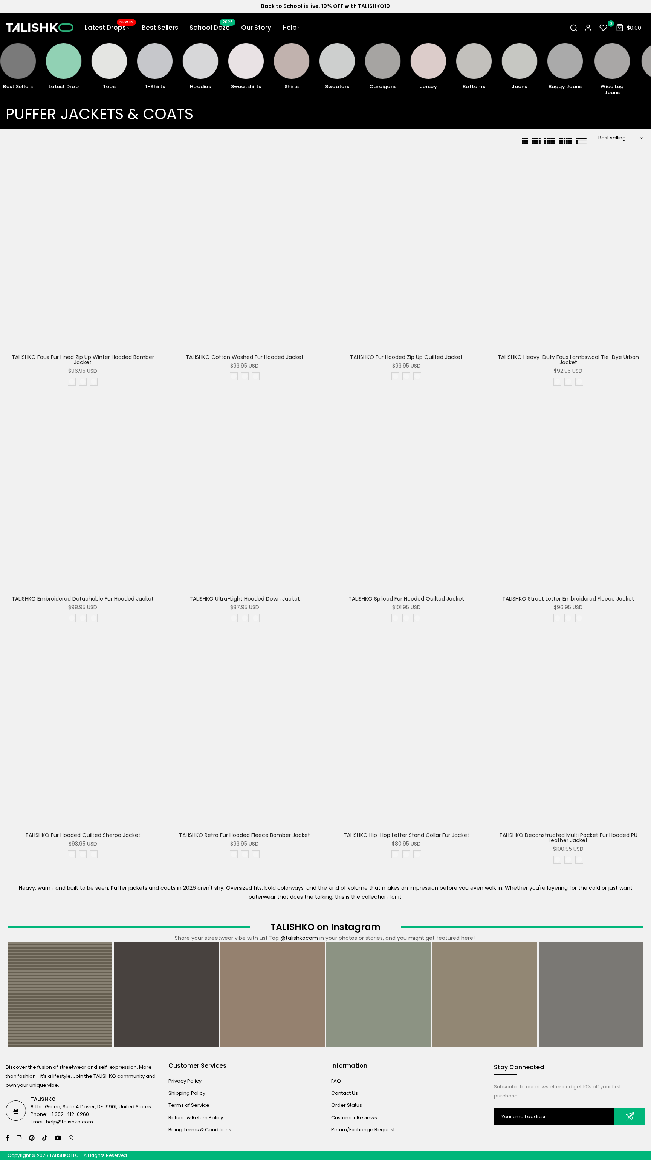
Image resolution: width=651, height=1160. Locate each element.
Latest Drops (109, 27)
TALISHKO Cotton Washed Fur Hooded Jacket (245, 357)
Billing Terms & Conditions (199, 1129)
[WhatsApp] (72, 1138)
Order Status (346, 1105)
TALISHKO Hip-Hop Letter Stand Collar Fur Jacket (406, 835)
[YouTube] (59, 1138)
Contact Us (344, 1093)
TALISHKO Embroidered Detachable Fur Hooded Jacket (83, 598)
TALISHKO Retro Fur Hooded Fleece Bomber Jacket (244, 835)
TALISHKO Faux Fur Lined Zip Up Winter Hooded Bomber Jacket (83, 359)
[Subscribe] (629, 1116)
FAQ (336, 1081)
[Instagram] (20, 1138)
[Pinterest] (33, 1138)
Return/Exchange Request (363, 1129)
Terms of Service (188, 1105)
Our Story (256, 27)
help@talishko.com (69, 1121)
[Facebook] (8, 1138)
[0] (603, 28)
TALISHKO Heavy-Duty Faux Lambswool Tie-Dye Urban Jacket (568, 359)
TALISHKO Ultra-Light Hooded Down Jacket (244, 598)
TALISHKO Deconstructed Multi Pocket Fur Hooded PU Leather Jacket (568, 837)
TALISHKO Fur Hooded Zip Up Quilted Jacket (406, 357)
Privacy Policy (185, 1081)
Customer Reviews (354, 1117)
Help (290, 27)
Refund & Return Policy (195, 1117)
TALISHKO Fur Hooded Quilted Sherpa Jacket (83, 835)
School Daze (211, 27)
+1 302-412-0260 (69, 1114)
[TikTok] (45, 1138)
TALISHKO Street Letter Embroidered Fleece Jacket (568, 598)
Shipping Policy (186, 1093)
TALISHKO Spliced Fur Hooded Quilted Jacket (406, 598)
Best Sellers (160, 27)
